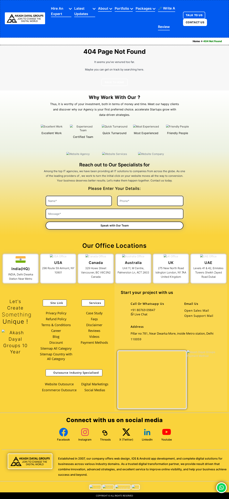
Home (196, 41)
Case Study (94, 313)
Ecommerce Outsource (59, 390)
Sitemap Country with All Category (56, 356)
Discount (56, 342)
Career (56, 330)
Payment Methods (94, 342)
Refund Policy (56, 319)
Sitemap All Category (56, 348)
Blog (56, 336)
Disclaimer (94, 325)
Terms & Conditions (56, 325)
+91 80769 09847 (143, 310)
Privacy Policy (56, 313)
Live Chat (140, 314)
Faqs (94, 319)
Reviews (94, 330)
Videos (94, 336)
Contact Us (195, 22)
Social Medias (94, 390)
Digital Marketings (94, 384)
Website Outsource (59, 384)
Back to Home (114, 82)
